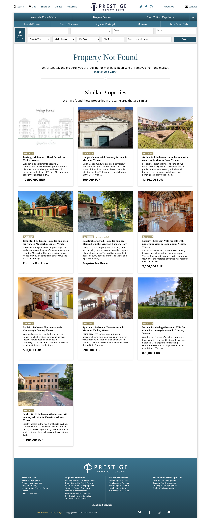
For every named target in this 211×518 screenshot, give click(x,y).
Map (33, 6)
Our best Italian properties (164, 488)
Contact (25, 490)
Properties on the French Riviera (79, 483)
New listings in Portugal (119, 483)
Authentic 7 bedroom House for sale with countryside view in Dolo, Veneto (165, 159)
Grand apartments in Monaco (78, 493)
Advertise (72, 6)
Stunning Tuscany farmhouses (78, 488)
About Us (169, 6)
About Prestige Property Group (35, 488)
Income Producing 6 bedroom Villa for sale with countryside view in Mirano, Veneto (163, 330)
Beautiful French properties (164, 483)
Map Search (20, 36)
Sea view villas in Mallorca (76, 498)
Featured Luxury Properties (164, 480)
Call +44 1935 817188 (30, 493)
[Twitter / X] (141, 6)
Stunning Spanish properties (165, 485)
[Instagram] (151, 6)
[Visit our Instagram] (158, 513)
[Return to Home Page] (108, 6)
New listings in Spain (117, 488)
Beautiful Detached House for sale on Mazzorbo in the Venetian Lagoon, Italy (105, 242)
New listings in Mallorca (119, 490)
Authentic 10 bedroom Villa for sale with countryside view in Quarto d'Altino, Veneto (45, 417)
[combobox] (133, 31)
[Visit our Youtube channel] (167, 513)
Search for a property (31, 480)
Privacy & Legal (56, 512)
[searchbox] (133, 31)
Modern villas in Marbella (76, 490)
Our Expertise (42, 512)
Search (20, 6)
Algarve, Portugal (105, 24)
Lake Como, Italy (179, 24)
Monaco (142, 24)
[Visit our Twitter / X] (138, 513)
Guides (58, 6)
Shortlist (45, 6)
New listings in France (118, 480)
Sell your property (29, 485)
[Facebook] (146, 6)
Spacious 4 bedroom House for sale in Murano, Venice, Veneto (103, 329)
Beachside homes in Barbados (78, 496)
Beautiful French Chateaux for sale (79, 480)
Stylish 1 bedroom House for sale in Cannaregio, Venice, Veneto (42, 329)
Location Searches (102, 504)
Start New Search (106, 71)
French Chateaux (69, 24)
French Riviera (32, 24)
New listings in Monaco (119, 485)
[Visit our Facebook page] (148, 513)
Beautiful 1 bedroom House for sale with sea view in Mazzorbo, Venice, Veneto (45, 242)
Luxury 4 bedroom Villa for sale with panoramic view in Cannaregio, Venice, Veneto (164, 243)
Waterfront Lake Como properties (79, 485)
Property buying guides (32, 483)
